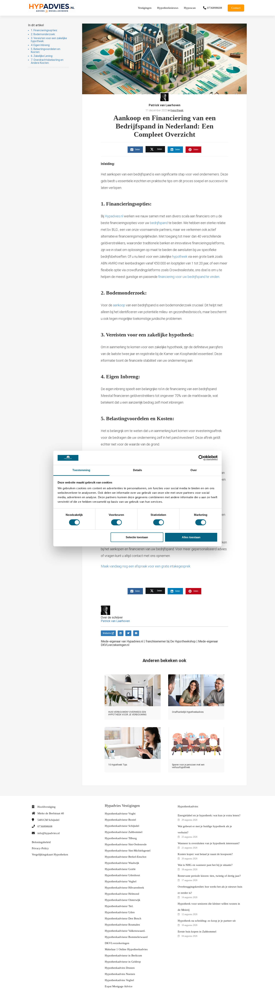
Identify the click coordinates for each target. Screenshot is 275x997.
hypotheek (177, 110)
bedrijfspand (158, 223)
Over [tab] (193, 470)
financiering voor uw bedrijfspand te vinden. (189, 277)
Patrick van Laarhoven (164, 105)
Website (107, 633)
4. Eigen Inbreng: (41, 45)
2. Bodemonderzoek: (43, 34)
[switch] (116, 522)
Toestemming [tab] (81, 470)
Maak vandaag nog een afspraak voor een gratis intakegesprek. (146, 566)
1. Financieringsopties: (44, 30)
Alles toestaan (191, 537)
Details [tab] (137, 470)
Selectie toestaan (137, 537)
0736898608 (44, 826)
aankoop (119, 305)
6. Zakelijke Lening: (42, 55)
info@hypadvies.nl (48, 833)
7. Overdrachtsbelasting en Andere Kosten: (47, 61)
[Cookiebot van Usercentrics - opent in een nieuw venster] (201, 458)
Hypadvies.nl (114, 216)
